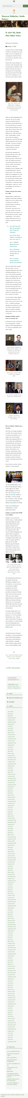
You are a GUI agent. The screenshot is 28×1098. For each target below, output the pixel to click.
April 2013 (10, 987)
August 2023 (11, 766)
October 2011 (11, 1001)
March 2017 (11, 893)
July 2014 (10, 958)
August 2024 (11, 745)
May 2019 (10, 847)
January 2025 (11, 736)
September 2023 (12, 763)
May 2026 (10, 713)
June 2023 (10, 770)
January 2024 (11, 755)
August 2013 (11, 978)
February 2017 (11, 895)
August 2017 (11, 882)
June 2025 (10, 728)
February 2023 (11, 774)
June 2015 (10, 935)
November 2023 (12, 759)
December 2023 (12, 757)
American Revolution (14, 655)
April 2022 (10, 793)
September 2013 (12, 976)
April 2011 (10, 1014)
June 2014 (10, 960)
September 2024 (12, 743)
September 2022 (12, 784)
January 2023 (11, 776)
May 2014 (10, 962)
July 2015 (10, 933)
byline (20, 655)
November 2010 (12, 1024)
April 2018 (10, 870)
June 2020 (10, 828)
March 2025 (11, 732)
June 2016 (10, 912)
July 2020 (10, 826)
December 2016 (12, 899)
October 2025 (11, 720)
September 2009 (12, 1041)
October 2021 (11, 803)
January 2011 (11, 1020)
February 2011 (11, 1018)
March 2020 (11, 834)
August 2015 (11, 930)
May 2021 (10, 811)
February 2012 (11, 995)
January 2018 (11, 874)
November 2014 (12, 949)
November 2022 (12, 780)
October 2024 (11, 740)
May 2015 (10, 937)
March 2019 (11, 851)
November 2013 (12, 972)
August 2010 (11, 1031)
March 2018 (11, 872)
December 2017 (12, 876)
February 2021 (11, 818)
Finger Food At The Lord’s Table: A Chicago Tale (14, 686)
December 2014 (12, 947)
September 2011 (12, 1004)
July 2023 (10, 768)
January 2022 (11, 799)
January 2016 (11, 922)
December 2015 (12, 924)
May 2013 (10, 985)
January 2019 (11, 855)
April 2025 (10, 730)
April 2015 (10, 939)
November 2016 (12, 901)
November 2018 (12, 859)
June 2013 (10, 983)
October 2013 (11, 974)
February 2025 (11, 734)
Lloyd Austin (12, 658)
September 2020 (12, 822)
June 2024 (10, 749)
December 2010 (12, 1022)
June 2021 (10, 809)
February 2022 (11, 797)
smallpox (17, 658)
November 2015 (12, 926)
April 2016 (10, 916)
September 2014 (12, 953)
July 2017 (10, 884)
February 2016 (11, 920)
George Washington (16, 656)
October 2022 (11, 782)
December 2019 (12, 837)
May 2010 (10, 1037)
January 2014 (11, 968)
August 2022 (11, 786)
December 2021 (12, 801)
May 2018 (10, 868)
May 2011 (10, 1012)
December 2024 (12, 738)
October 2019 (11, 841)
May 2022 (10, 791)
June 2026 (10, 711)
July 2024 (10, 747)
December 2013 (12, 970)
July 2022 (10, 788)
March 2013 (11, 989)
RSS (14, 13)
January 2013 (11, 993)
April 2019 (10, 849)
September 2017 (12, 880)
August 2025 (11, 724)
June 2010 (10, 1035)
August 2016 (11, 908)
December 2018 (12, 857)
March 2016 (11, 918)
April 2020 (10, 832)
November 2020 (12, 820)
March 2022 (11, 795)
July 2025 (10, 726)
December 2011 (11, 997)
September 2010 (12, 1029)
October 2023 (11, 761)
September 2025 (12, 722)
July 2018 (10, 866)
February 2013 (11, 991)
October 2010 (11, 1027)
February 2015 (11, 943)
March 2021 (11, 816)
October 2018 (11, 862)
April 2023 (10, 772)
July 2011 (10, 1008)
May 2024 (10, 751)
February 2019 (11, 853)
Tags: (7, 655)
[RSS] (14, 10)
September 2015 (12, 928)
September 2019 (12, 843)
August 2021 (11, 805)
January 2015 (11, 945)
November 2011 (11, 999)
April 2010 (10, 1039)
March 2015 (11, 941)
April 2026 (10, 715)
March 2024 (11, 753)
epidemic (9, 656)
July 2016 (10, 910)
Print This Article (14, 668)
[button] (14, 1)
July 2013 (10, 981)
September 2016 (12, 905)
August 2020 (11, 824)
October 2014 (11, 951)
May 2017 (10, 889)
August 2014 (11, 956)
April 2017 (10, 891)
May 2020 (10, 830)
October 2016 (11, 903)
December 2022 (12, 778)
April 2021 (10, 813)
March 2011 (10, 1016)
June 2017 (10, 887)
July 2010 (10, 1033)
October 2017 (11, 878)
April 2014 (10, 964)
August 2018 (11, 864)
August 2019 (11, 845)
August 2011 (11, 1006)
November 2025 (12, 717)
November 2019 (12, 839)
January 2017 (11, 897)
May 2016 (10, 914)
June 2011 (10, 1010)
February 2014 (11, 966)
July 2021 (10, 807)
